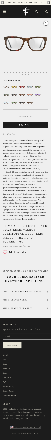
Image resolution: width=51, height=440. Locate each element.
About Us (6, 368)
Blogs (5, 373)
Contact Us (7, 377)
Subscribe (12, 345)
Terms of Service (9, 395)
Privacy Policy (8, 386)
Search (5, 355)
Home (5, 359)
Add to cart (25, 117)
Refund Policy (8, 391)
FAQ (4, 382)
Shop (5, 364)
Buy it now (25, 125)
